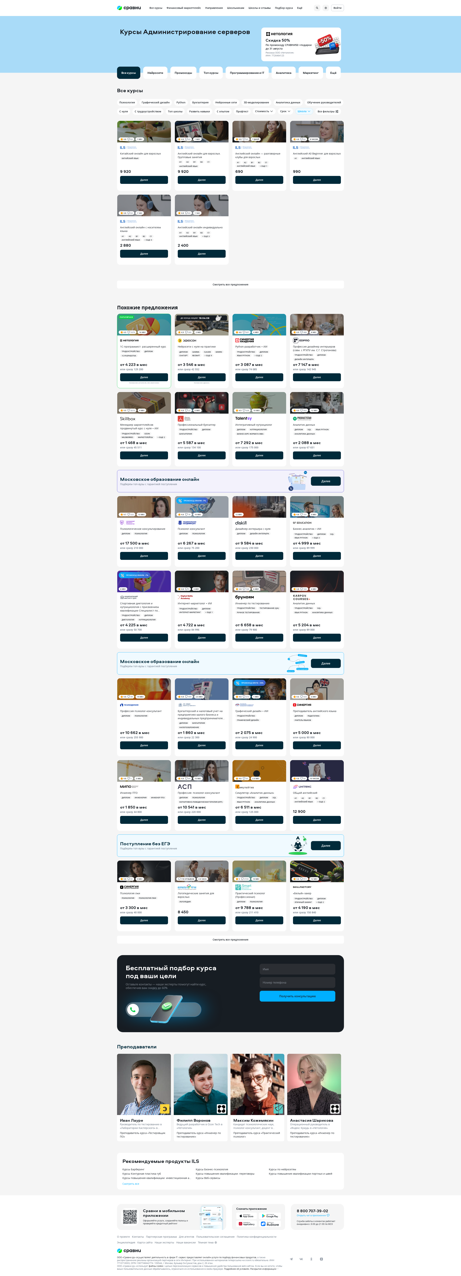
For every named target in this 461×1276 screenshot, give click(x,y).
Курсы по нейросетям (282, 1169)
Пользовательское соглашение (215, 1236)
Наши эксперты (164, 1242)
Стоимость (262, 111)
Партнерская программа (161, 1236)
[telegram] (291, 1259)
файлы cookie (156, 1265)
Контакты (138, 1236)
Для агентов (186, 1236)
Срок (283, 111)
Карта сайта (145, 1242)
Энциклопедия (126, 1242)
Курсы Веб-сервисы (208, 1178)
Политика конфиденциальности (256, 1236)
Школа (302, 111)
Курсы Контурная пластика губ (141, 1173)
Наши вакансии (186, 1242)
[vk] (301, 1259)
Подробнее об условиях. (237, 1268)
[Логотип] (200, 1251)
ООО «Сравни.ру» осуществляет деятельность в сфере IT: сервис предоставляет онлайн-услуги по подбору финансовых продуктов (186, 1257)
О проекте (123, 1236)
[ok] (311, 1259)
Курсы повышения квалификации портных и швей (300, 1173)
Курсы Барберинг (133, 1169)
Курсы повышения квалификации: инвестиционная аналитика (157, 1178)
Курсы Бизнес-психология (212, 1169)
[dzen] (321, 1259)
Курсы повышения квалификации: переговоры (225, 1173)
